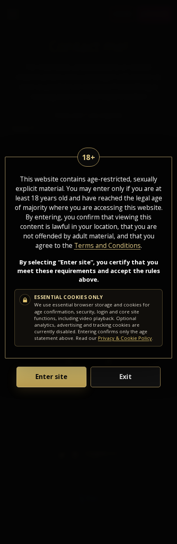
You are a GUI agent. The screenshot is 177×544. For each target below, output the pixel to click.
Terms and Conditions (107, 245)
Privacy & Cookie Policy (125, 338)
